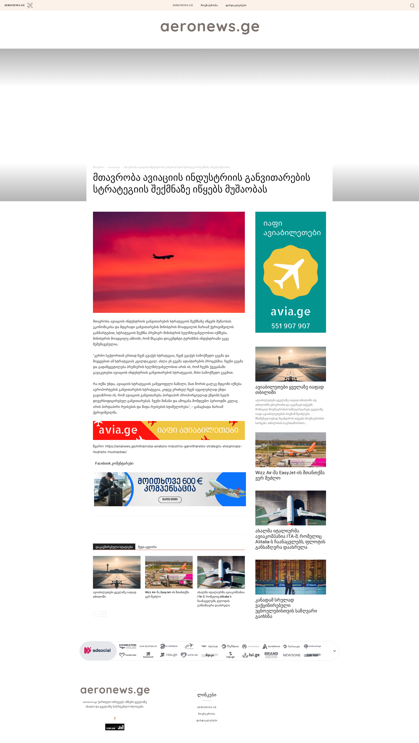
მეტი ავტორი (147, 547)
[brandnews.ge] (271, 655)
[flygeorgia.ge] (168, 646)
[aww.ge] (189, 655)
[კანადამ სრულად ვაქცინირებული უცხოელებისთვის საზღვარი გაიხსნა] (290, 577)
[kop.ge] (209, 655)
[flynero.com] (230, 646)
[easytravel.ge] (148, 655)
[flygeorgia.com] (292, 646)
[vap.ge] (230, 655)
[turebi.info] (127, 655)
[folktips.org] (312, 655)
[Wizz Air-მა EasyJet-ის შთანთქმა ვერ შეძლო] (169, 572)
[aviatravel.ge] (312, 646)
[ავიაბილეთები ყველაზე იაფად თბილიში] (117, 572)
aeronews (114, 167)
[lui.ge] (250, 655)
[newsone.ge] (292, 655)
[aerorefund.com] (271, 646)
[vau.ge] (168, 655)
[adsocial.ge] (98, 658)
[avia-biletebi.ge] (148, 646)
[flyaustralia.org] (250, 646)
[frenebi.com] (189, 646)
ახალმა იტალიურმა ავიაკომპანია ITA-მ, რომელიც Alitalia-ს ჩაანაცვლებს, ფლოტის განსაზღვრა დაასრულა (290, 539)
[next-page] (103, 614)
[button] (412, 5)
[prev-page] (95, 614)
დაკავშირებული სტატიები (114, 547)
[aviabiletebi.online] (127, 646)
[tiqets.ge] (209, 646)
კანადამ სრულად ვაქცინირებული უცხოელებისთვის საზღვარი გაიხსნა (286, 608)
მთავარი (98, 167)
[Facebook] (115, 718)
